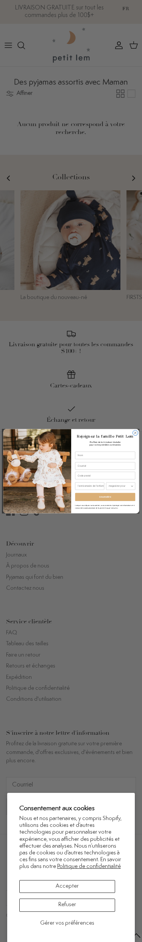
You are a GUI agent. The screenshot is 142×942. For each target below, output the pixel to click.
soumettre (105, 496)
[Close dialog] (135, 432)
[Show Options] (132, 485)
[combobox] (119, 485)
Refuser (67, 905)
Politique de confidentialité (89, 867)
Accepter (67, 886)
